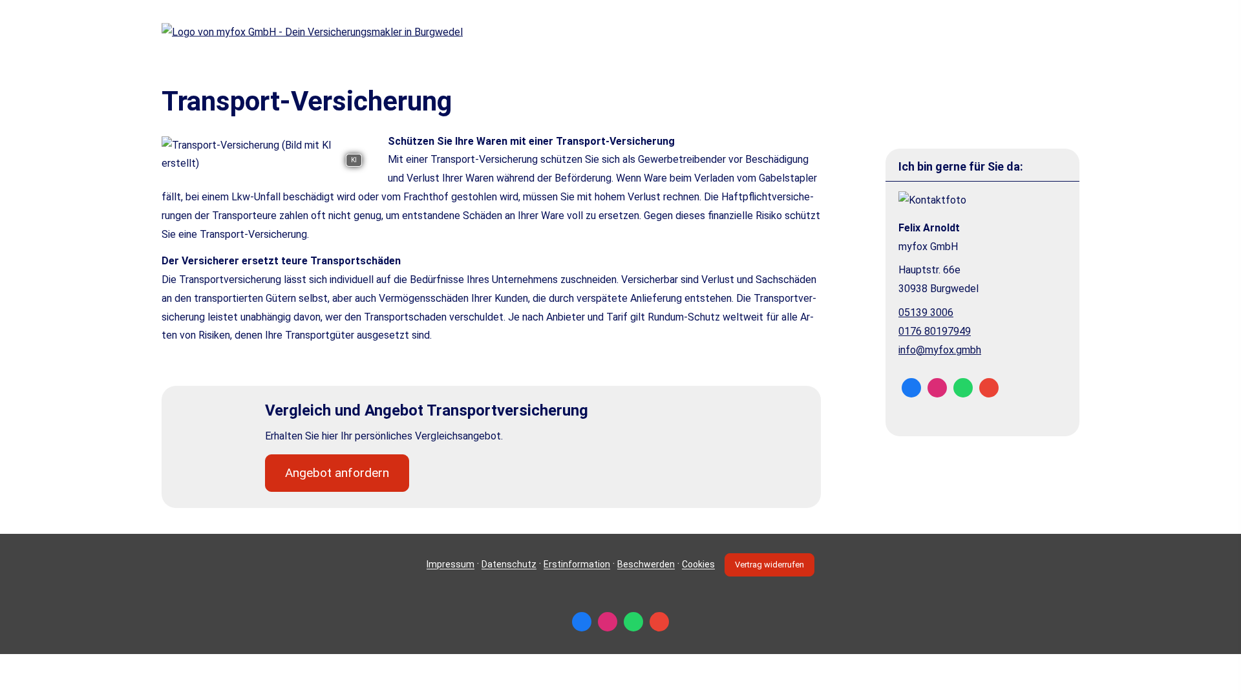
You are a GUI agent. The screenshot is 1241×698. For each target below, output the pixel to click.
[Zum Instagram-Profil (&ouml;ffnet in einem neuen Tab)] (937, 387)
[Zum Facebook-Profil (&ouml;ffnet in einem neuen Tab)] (911, 387)
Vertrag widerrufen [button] (769, 564)
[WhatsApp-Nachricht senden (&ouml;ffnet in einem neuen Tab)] (963, 387)
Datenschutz (509, 565)
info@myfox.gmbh (939, 350)
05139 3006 (925, 312)
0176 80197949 (934, 331)
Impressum (450, 565)
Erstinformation (577, 565)
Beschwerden (646, 565)
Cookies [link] (698, 565)
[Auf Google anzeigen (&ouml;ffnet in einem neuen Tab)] (989, 387)
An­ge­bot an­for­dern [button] (337, 472)
